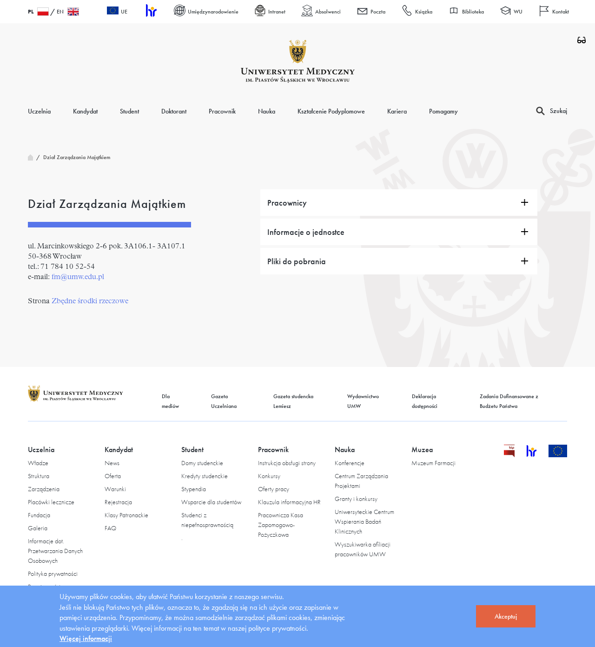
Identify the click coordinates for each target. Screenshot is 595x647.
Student (129, 111)
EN (60, 11)
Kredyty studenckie (204, 476)
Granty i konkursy (356, 498)
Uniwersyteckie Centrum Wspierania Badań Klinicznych (364, 521)
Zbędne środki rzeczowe (90, 301)
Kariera (397, 111)
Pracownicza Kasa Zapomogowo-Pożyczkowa (280, 525)
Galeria (37, 528)
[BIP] (509, 455)
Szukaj (558, 111)
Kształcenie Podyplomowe (331, 111)
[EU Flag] (558, 455)
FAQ (110, 528)
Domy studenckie (202, 463)
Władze (38, 463)
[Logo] (298, 61)
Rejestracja (118, 502)
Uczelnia (39, 111)
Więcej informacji (86, 638)
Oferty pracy (273, 489)
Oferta (113, 476)
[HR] (150, 12)
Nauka (266, 111)
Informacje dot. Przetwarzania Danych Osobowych (55, 551)
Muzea (422, 449)
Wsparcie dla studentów (211, 502)
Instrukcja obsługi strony (287, 463)
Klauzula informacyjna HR (289, 502)
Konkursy (269, 476)
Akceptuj (506, 616)
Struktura (38, 476)
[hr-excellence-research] (537, 455)
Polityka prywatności (53, 573)
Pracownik (222, 111)
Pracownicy (287, 202)
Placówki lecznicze (51, 502)
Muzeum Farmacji (433, 463)
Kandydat (85, 111)
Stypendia (193, 489)
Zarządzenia (44, 489)
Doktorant (173, 111)
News (112, 463)
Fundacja (39, 515)
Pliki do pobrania (296, 261)
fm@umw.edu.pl (78, 277)
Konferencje (349, 463)
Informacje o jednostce (305, 232)
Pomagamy (443, 111)
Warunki (115, 489)
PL (30, 11)
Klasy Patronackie (126, 515)
